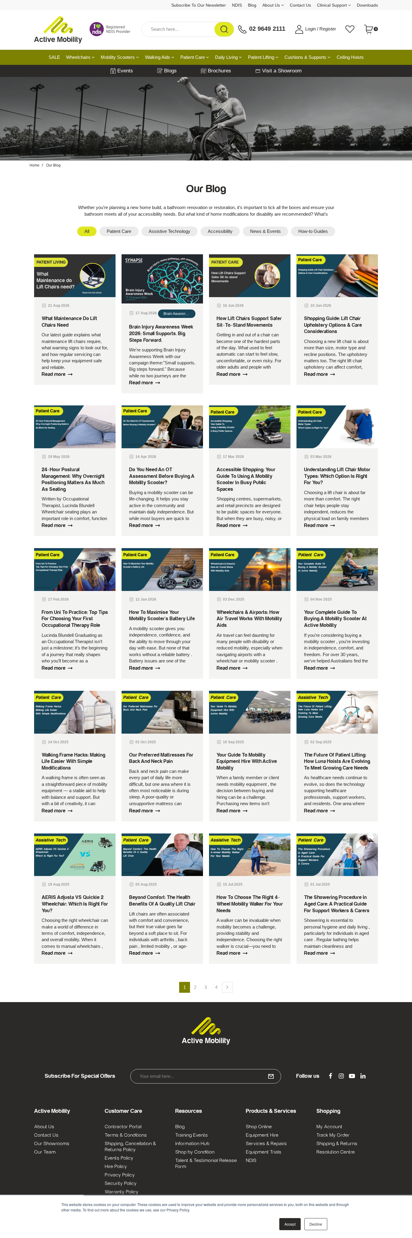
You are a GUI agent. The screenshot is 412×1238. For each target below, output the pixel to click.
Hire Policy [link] (116, 1166)
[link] (330, 1076)
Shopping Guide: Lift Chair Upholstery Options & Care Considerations (333, 325)
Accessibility (220, 231)
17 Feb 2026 (58, 599)
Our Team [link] (44, 1152)
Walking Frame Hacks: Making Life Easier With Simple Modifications (73, 761)
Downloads (367, 5)
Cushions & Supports (306, 57)
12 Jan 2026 (145, 599)
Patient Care (193, 57)
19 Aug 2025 (58, 884)
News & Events (265, 231)
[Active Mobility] (58, 29)
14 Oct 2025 (58, 742)
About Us (271, 5)
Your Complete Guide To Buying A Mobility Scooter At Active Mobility (335, 619)
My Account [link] (329, 1126)
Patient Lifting (261, 57)
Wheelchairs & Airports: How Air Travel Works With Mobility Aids (249, 619)
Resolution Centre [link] (335, 1152)
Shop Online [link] (259, 1126)
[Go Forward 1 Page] (227, 987)
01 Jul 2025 (320, 884)
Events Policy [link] (119, 1158)
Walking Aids (158, 57)
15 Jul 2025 (232, 884)
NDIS (237, 5)
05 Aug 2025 (146, 884)
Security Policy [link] (121, 1183)
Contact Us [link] (46, 1135)
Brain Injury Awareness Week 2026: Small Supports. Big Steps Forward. (161, 333)
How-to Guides (313, 231)
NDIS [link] (251, 1160)
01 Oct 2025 (145, 742)
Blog (252, 5)
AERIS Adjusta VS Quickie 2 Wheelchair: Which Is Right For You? (75, 904)
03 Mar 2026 (320, 457)
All (86, 231)
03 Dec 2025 (233, 599)
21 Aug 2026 (58, 305)
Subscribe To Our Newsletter (198, 5)
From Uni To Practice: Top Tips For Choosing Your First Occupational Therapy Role (75, 619)
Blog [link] (180, 1126)
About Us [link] (44, 1126)
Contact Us (300, 5)
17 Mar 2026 (233, 457)
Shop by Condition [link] (194, 1152)
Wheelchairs (79, 57)
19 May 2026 (59, 457)
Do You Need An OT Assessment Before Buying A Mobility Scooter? (162, 476)
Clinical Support (332, 5)
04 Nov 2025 (321, 599)
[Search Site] (224, 29)
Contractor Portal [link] (123, 1126)
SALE (54, 57)
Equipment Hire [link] (262, 1135)
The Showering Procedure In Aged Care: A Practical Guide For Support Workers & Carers (336, 904)
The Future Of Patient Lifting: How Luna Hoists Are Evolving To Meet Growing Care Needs (337, 761)
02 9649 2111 (266, 28)
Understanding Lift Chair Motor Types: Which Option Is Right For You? (337, 476)
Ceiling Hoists (350, 57)
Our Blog (53, 165)
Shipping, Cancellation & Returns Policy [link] (130, 1146)
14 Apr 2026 (145, 457)
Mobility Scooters (118, 57)
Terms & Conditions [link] (126, 1135)
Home (35, 165)
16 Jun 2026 (233, 305)
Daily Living (227, 57)
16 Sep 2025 (233, 742)
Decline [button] (315, 1224)
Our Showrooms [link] (51, 1143)
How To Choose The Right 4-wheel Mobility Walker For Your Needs (250, 904)
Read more (53, 374)
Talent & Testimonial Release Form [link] (206, 1163)
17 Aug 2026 (146, 313)
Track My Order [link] (333, 1135)
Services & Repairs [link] (266, 1143)
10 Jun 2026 (320, 305)
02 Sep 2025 (320, 742)
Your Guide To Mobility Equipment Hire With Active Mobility (247, 761)
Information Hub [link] (192, 1143)
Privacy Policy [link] (120, 1175)
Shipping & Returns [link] (336, 1143)
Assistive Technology (169, 231)
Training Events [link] (191, 1135)
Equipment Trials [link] (263, 1152)
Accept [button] (290, 1224)
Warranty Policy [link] (121, 1192)
